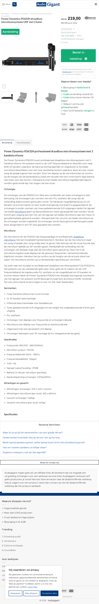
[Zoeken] (14, 4)
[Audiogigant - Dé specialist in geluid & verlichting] (49, 4)
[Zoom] (4, 86)
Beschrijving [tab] (7, 143)
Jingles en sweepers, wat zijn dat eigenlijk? (24, 452)
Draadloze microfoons (20, 14)
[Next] (52, 57)
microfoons (20, 212)
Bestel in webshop (77, 55)
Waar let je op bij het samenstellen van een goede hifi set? (33, 432)
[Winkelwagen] (95, 4)
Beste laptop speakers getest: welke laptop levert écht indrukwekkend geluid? (44, 442)
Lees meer (32, 587)
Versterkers (10, 541)
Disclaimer (67, 597)
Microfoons (5, 14)
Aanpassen (15, 593)
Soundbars (10, 550)
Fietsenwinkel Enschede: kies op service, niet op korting (31, 437)
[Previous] (5, 57)
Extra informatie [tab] (23, 143)
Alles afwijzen (31, 593)
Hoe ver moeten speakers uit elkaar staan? (25, 447)
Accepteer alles (49, 593)
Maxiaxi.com (67, 72)
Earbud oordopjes (13, 545)
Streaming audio (12, 536)
